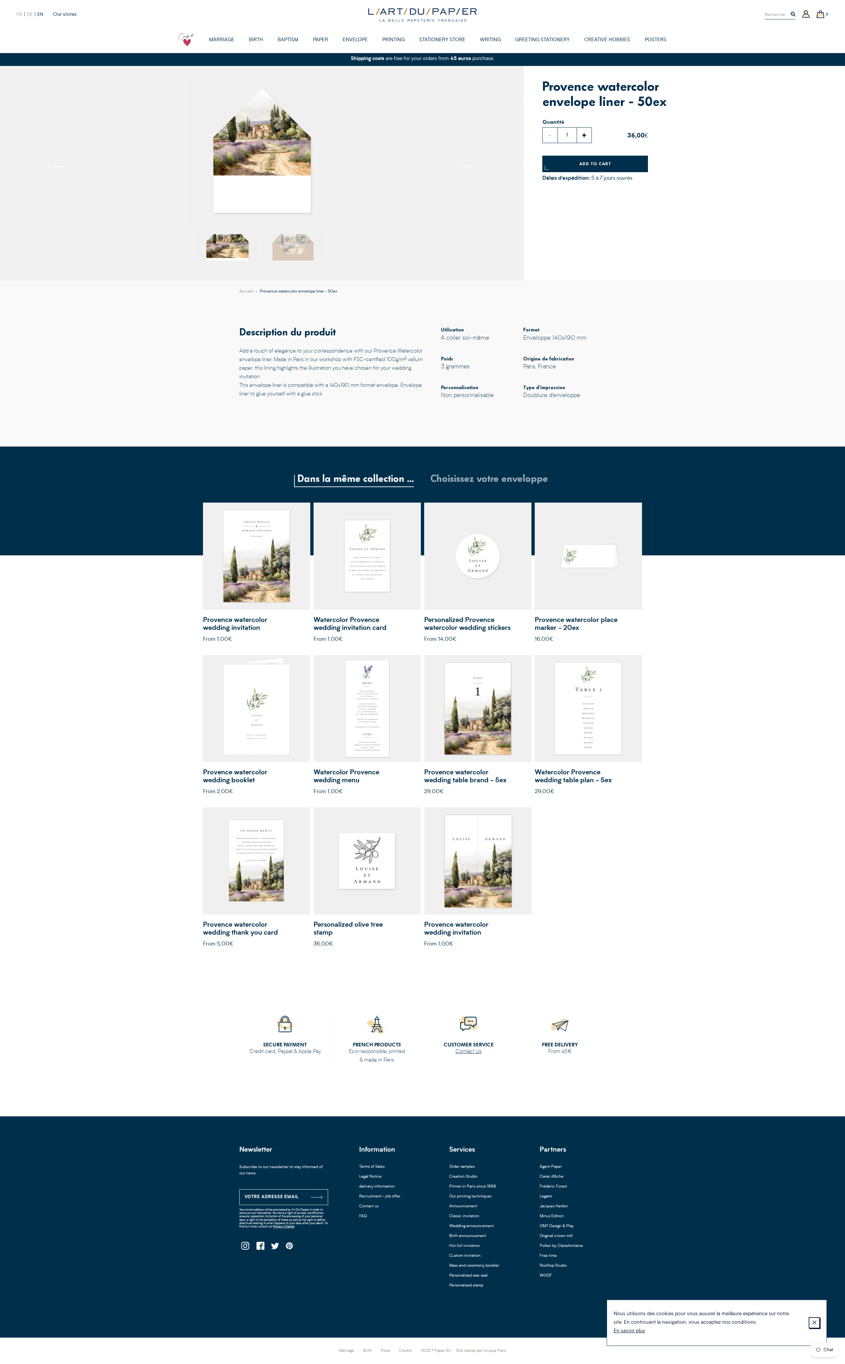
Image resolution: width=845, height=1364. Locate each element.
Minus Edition (552, 1216)
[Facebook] (260, 1248)
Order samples (462, 1167)
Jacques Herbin (554, 1206)
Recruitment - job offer (379, 1196)
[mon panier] (821, 14)
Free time (548, 1256)
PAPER (320, 40)
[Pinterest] (289, 1248)
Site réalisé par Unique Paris (481, 1351)
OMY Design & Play (557, 1226)
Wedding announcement (471, 1226)
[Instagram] (245, 1248)
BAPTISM (288, 40)
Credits (405, 1351)
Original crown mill (556, 1236)
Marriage (346, 1351)
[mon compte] (806, 14)
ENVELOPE (355, 40)
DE (30, 14)
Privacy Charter (283, 1226)
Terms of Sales (372, 1167)
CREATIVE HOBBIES (607, 40)
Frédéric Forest (553, 1187)
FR (19, 14)
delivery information (377, 1187)
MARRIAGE (221, 40)
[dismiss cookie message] (814, 1322)
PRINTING (393, 40)
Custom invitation (465, 1256)
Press (385, 1351)
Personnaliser (257, 555)
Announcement (463, 1206)
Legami (546, 1196)
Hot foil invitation (464, 1246)
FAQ (363, 1216)
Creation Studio (463, 1177)
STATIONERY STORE (442, 40)
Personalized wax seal (468, 1276)
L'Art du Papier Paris (422, 15)
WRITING (490, 40)
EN (40, 14)
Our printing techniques (470, 1196)
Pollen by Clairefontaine (561, 1246)
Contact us (369, 1206)
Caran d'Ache (551, 1177)
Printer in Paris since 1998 (472, 1187)
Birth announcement (467, 1236)
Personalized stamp (466, 1285)
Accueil (246, 292)
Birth (367, 1351)
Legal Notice (370, 1177)
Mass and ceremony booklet (474, 1266)
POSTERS (655, 40)
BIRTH (256, 40)
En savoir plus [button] (629, 1331)
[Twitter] (275, 1248)
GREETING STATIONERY (542, 40)
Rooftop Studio (553, 1266)
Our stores (65, 14)
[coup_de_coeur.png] (186, 39)
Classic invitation (464, 1216)
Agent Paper (551, 1167)
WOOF (546, 1276)
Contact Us (469, 1051)
